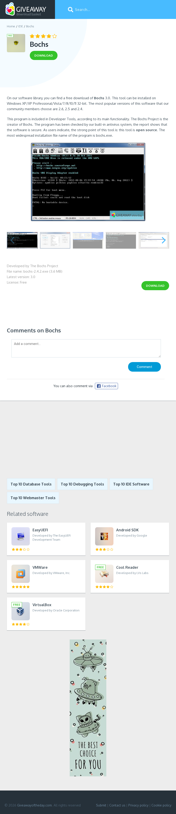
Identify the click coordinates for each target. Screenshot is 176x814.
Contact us (117, 805)
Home (11, 26)
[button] (164, 240)
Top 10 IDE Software (131, 484)
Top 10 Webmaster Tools (33, 498)
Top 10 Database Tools (31, 484)
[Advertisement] (88, 79)
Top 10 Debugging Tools (82, 484)
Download (155, 285)
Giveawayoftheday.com (34, 805)
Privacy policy (138, 805)
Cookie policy (161, 805)
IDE (20, 26)
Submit (101, 805)
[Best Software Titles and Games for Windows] (88, 439)
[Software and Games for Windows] (26, 9)
